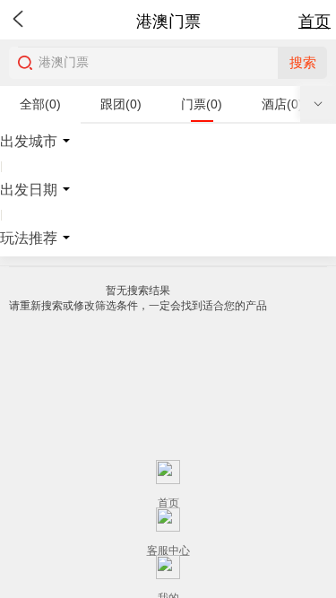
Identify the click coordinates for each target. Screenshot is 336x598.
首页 (314, 21)
